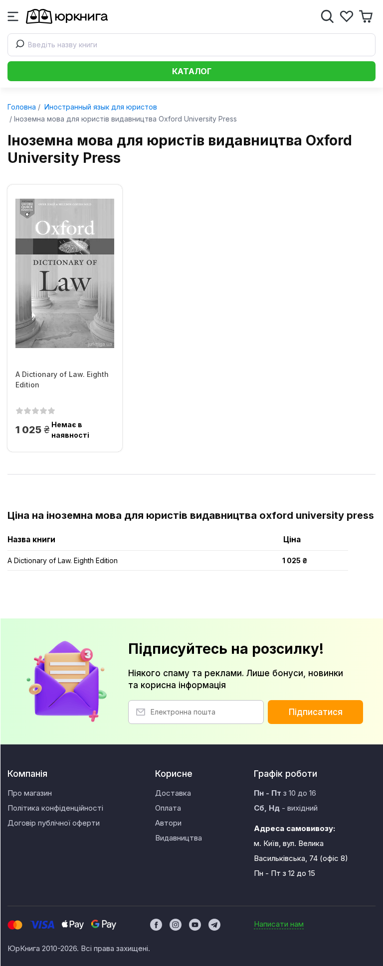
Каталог (191, 71)
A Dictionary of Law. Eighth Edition (62, 379)
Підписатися (316, 712)
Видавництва (178, 838)
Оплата (168, 808)
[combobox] (191, 44)
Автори (168, 823)
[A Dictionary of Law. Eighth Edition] (64, 273)
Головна (21, 107)
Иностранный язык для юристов (99, 107)
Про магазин (29, 793)
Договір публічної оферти (53, 823)
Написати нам (279, 924)
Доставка (173, 793)
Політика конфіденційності (55, 808)
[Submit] (18, 45)
